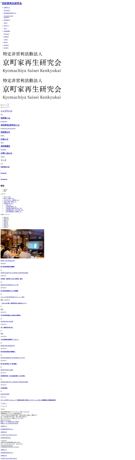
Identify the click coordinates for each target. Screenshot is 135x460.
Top (2, 114)
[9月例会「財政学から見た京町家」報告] (1, 270)
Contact (2, 156)
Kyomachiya (4, 121)
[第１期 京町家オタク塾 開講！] (1, 355)
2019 (5, 227)
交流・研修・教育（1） (10, 201)
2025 (5, 218)
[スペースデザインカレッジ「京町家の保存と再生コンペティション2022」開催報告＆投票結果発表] (1, 391)
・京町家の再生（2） (11, 206)
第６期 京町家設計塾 (9, 345)
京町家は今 (16, 273)
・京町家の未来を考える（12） (13, 208)
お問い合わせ (13, 435)
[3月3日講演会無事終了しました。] (1, 331)
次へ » (5, 403)
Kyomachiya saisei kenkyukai (8, 128)
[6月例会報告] (1, 379)
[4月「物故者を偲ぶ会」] (1, 318)
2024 (5, 220)
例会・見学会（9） (9, 198)
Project (2, 135)
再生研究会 (22, 273)
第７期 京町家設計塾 (9, 260)
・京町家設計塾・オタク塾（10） (14, 210)
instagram (15, 423)
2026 (5, 217)
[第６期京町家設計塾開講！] (1, 343)
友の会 (9, 321)
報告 (2, 260)
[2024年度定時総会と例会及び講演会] (1, 306)
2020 (5, 225)
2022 (5, 223)
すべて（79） (7, 196)
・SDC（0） (8, 205)
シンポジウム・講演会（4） (11, 200)
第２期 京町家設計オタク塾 (10, 285)
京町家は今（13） (9, 203)
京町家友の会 (11, 421)
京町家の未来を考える (7, 273)
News (2, 142)
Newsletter (3, 149)
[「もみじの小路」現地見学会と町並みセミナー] (1, 294)
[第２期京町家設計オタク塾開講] (1, 282)
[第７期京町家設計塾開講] (22, 258)
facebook (10, 423)
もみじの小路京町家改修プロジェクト (11, 297)
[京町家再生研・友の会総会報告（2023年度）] (1, 367)
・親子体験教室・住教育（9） (13, 211)
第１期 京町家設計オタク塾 (17, 357)
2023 (5, 221)
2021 (5, 224)
